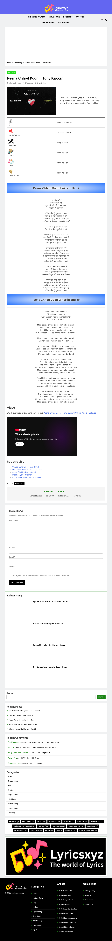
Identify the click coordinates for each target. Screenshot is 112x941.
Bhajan (10, 776)
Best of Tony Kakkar (66, 932)
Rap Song (80, 17)
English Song (54, 17)
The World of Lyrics (36, 17)
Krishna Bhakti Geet (76, 826)
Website (12, 566)
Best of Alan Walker (66, 891)
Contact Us (89, 904)
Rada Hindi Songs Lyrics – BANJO (48, 623)
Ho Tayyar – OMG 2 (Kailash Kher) (27, 469)
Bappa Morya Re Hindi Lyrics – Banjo (49, 645)
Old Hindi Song (20, 830)
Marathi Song (48, 23)
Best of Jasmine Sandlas (68, 909)
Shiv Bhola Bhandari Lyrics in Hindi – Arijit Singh (41, 742)
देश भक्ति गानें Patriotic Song (88, 830)
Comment (13, 521)
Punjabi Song (63, 23)
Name (12, 548)
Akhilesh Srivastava (15, 83)
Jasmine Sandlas (59, 826)
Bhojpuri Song (13, 781)
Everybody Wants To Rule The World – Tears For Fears (36, 747)
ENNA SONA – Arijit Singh (40, 753)
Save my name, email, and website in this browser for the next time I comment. (40, 576)
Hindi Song (68, 17)
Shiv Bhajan (70, 830)
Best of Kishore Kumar (67, 927)
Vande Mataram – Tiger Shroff (25, 467)
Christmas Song (96, 822)
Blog (9, 786)
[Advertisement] (56, 45)
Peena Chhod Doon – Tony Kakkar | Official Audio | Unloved (70, 413)
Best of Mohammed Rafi (67, 922)
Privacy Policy (90, 891)
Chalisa (10, 790)
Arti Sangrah (14, 822)
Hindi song (19, 483)
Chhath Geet (82, 822)
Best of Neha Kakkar (66, 913)
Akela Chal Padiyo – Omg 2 (24, 472)
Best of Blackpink (65, 895)
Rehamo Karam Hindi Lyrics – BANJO (22, 729)
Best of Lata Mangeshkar (68, 918)
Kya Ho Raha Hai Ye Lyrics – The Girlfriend (51, 601)
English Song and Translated (24, 826)
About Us (88, 895)
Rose (59, 830)
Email (12, 557)
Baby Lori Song (28, 822)
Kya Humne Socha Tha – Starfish (26, 477)
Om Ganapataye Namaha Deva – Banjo (50, 667)
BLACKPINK (68, 822)
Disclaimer (89, 900)
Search (9, 693)
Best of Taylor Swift (66, 900)
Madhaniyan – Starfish (22, 475)
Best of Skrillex (64, 904)
